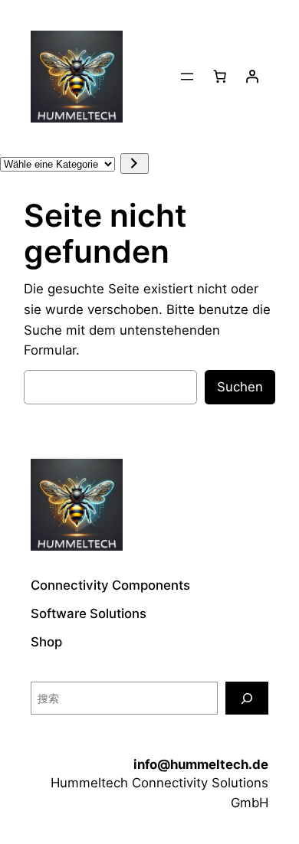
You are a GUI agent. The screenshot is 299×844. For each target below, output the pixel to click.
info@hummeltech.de (200, 764)
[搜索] (246, 698)
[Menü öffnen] (187, 76)
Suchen (240, 386)
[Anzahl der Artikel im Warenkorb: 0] (220, 77)
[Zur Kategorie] (134, 163)
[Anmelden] (252, 77)
